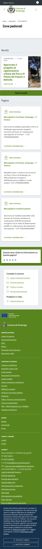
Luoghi (3, 440)
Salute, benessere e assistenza (12, 382)
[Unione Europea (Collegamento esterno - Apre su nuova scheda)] (21, 316)
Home (4, 21)
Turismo (4, 385)
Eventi (3, 443)
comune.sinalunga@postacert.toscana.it (19, 466)
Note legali (5, 492)
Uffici (3, 343)
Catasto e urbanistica (9, 365)
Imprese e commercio (9, 409)
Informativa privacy (8, 489)
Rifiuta (22, 540)
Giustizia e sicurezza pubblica (12, 392)
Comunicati (5, 425)
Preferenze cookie (19, 529)
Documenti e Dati (7, 353)
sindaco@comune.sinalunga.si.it (18, 462)
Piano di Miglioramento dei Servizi (13, 503)
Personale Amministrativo (10, 350)
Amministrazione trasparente (12, 486)
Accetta (23, 544)
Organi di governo (7, 336)
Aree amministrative (8, 339)
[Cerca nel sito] (36, 9)
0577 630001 (9, 459)
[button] (8, 3)
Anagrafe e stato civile (9, 368)
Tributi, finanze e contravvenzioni (13, 399)
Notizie (3, 421)
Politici (3, 346)
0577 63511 (8, 456)
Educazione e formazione (10, 375)
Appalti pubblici (6, 379)
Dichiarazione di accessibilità (11, 496)
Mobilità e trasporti (8, 389)
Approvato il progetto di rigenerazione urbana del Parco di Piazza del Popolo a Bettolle (14, 72)
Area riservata (6, 499)
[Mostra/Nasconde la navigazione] (4, 9)
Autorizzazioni (6, 372)
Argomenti (12, 21)
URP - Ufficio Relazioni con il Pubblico (15, 406)
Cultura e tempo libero (9, 403)
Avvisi (3, 428)
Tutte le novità (21, 93)
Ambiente (4, 396)
